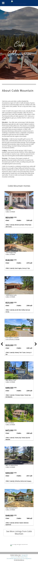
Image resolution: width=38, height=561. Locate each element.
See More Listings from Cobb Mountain (19, 532)
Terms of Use (14, 556)
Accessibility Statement (13, 558)
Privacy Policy (23, 556)
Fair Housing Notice (26, 558)
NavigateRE (25, 555)
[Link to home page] (19, 3)
